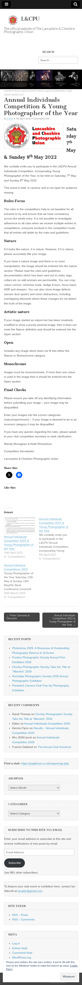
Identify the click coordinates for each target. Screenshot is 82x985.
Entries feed (19, 948)
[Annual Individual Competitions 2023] (21, 581)
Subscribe (14, 862)
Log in (16, 943)
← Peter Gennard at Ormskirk (18, 617)
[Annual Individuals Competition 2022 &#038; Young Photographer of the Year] (19, 526)
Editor (10, 118)
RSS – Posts (20, 914)
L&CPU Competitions (32, 91)
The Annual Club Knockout (54, 747)
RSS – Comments (23, 919)
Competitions (12, 91)
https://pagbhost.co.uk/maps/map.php (45, 763)
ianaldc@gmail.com (30, 891)
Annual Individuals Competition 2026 (47, 723)
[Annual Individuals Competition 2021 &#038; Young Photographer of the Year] (56, 539)
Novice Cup (17, 94)
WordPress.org (21, 957)
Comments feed (22, 952)
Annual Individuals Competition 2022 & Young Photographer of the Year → (62, 620)
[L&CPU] (41, 18)
